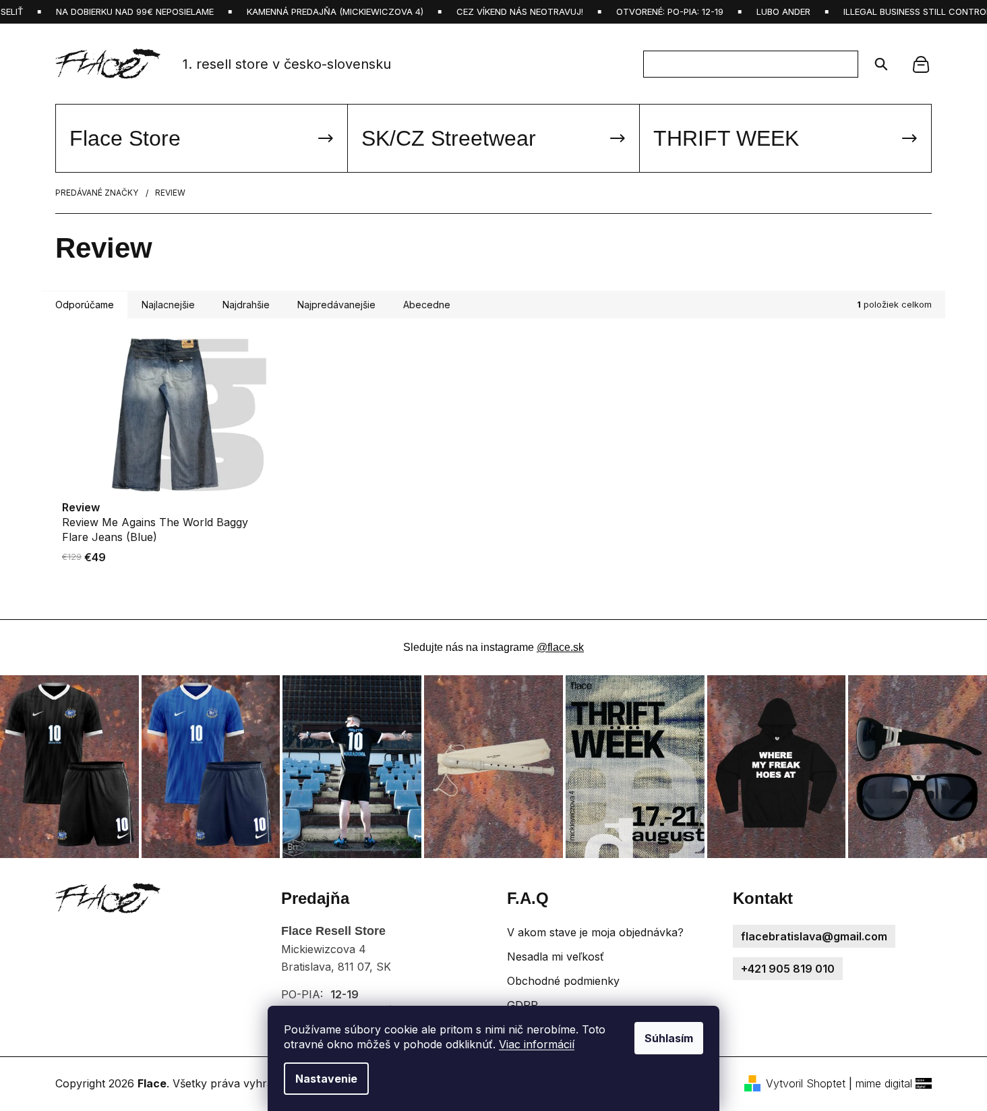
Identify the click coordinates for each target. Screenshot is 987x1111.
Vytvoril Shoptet (805, 1083)
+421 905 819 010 (788, 968)
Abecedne (426, 304)
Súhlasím (669, 1038)
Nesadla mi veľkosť (555, 956)
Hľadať (876, 64)
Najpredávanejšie (336, 304)
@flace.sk (560, 647)
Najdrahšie (246, 304)
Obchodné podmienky (563, 981)
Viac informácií (536, 1044)
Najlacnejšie (168, 304)
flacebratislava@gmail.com (814, 936)
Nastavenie (326, 1078)
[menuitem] (201, 138)
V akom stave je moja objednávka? (595, 932)
